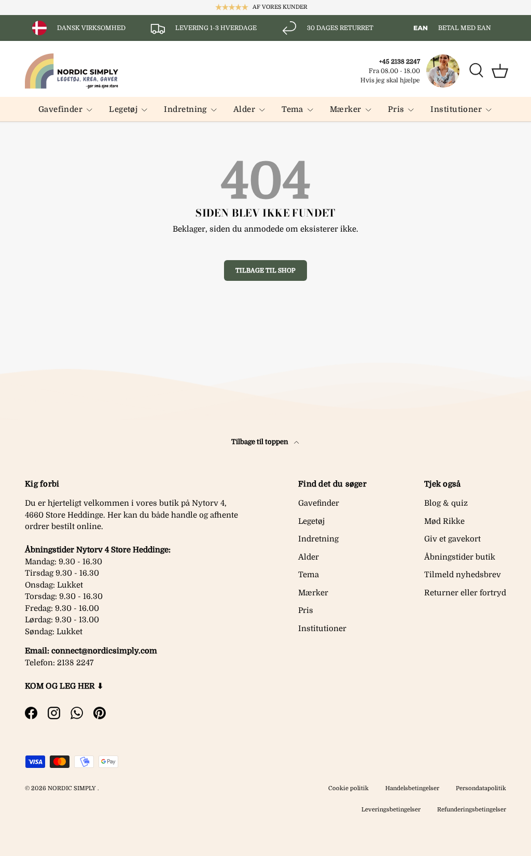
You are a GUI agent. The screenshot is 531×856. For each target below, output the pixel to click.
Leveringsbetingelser (391, 809)
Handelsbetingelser (412, 788)
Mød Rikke (444, 521)
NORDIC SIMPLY (72, 788)
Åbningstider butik (459, 557)
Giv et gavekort (452, 539)
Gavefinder (318, 503)
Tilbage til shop (265, 270)
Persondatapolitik (481, 788)
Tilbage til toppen (260, 442)
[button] (499, 71)
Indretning (318, 539)
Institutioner (322, 628)
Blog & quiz (446, 503)
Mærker (313, 592)
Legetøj (311, 521)
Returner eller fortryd (465, 592)
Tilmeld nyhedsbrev (462, 574)
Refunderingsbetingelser (471, 809)
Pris (305, 610)
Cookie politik (348, 788)
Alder (308, 557)
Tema (308, 574)
